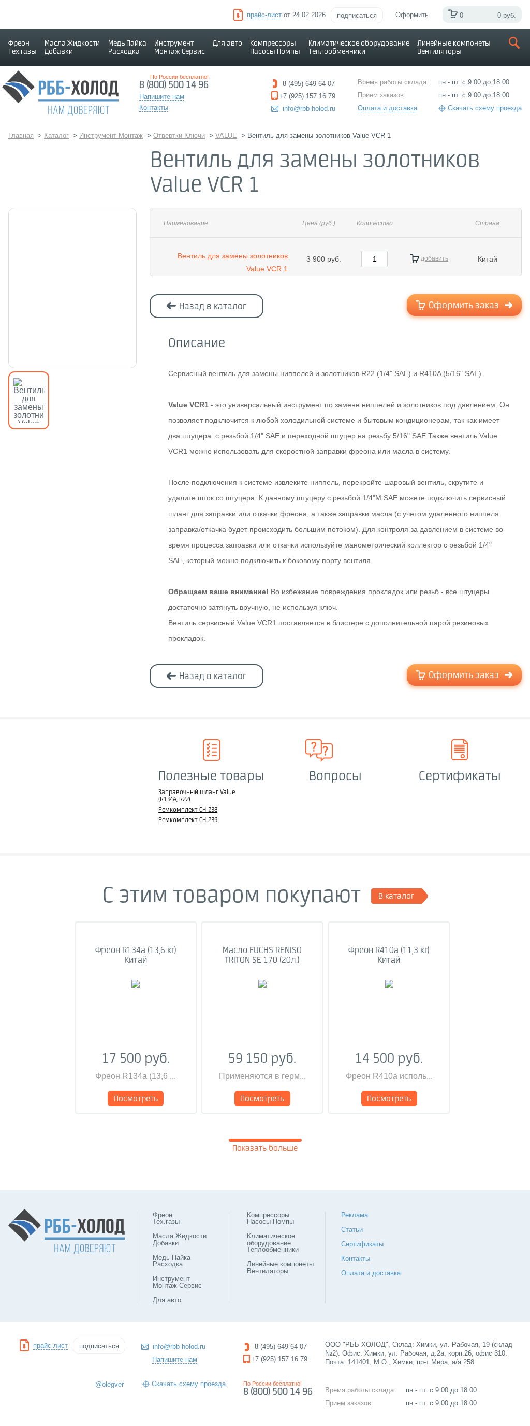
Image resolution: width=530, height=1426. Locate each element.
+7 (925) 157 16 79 (279, 1359)
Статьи (352, 1229)
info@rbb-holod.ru (309, 108)
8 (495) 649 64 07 (281, 1346)
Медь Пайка (127, 47)
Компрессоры (275, 47)
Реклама (354, 1215)
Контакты (355, 1258)
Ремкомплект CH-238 (187, 810)
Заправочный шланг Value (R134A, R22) (196, 796)
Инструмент (179, 47)
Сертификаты (362, 1244)
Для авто (227, 43)
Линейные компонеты (454, 47)
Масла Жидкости (72, 47)
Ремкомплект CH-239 (187, 820)
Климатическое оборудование (358, 47)
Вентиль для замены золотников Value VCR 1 (233, 262)
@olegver (109, 1384)
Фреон (22, 47)
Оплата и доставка (387, 108)
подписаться (357, 15)
